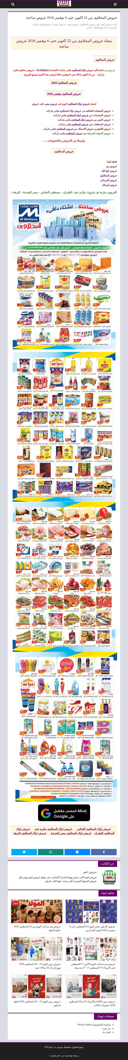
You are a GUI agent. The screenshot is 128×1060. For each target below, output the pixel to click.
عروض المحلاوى (87, 24)
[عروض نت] (64, 3)
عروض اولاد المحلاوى (79, 103)
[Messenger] (77, 852)
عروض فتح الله (109, 170)
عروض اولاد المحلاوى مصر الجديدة (71, 833)
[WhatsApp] (51, 852)
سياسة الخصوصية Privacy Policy (94, 1024)
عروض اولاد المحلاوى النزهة (30, 833)
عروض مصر (72, 24)
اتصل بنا (107, 1032)
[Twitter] (24, 852)
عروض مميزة (59, 24)
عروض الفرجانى (108, 180)
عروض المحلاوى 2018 (64, 82)
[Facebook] (104, 852)
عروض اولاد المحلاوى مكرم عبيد (53, 829)
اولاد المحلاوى (79, 70)
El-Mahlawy (43, 70)
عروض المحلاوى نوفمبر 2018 (64, 93)
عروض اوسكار (109, 185)
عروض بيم (111, 166)
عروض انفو (106, 24)
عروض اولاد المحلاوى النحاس (94, 829)
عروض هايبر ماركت (42, 24)
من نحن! (106, 1028)
